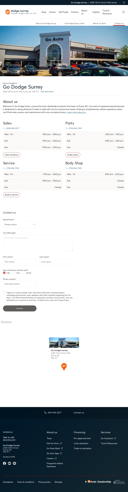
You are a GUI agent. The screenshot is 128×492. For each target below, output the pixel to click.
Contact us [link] (119, 23)
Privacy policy (44, 482)
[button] (64, 367)
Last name (45, 257)
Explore (96, 12)
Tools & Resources (109, 443)
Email (28, 273)
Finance (74, 12)
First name (8, 257)
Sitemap (58, 482)
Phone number (9, 279)
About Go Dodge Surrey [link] (46, 23)
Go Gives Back (53, 448)
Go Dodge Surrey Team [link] (74, 23)
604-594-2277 (9, 440)
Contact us (8, 432)
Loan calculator (81, 443)
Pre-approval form (82, 438)
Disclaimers (8, 482)
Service (52, 12)
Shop (44, 12)
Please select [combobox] (11, 224)
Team (49, 438)
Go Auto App (53, 453)
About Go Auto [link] (99, 23)
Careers (50, 458)
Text (18, 273)
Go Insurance (107, 438)
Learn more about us (76, 112)
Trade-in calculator (82, 448)
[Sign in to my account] (124, 3)
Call (8, 273)
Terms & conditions (25, 482)
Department (8, 220)
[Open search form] (123, 12)
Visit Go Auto (53, 443)
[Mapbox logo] (6, 322)
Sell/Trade (63, 12)
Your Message (9, 233)
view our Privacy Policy (59, 300)
